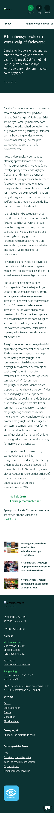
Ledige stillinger (12, 707)
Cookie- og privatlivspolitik (17, 757)
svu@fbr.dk (10, 519)
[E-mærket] (11, 793)
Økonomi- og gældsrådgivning (19, 734)
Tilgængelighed (11, 766)
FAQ (6, 753)
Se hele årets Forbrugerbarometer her (25, 499)
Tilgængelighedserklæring (17, 771)
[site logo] (13, 9)
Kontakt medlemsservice (17, 664)
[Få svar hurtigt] (47, 808)
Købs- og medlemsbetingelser (19, 762)
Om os (7, 703)
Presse (8, 23)
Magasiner (9, 716)
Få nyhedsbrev (11, 721)
